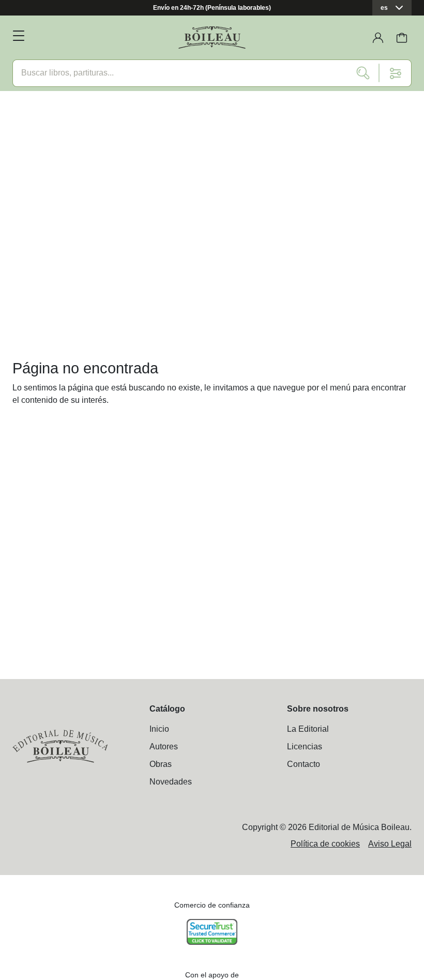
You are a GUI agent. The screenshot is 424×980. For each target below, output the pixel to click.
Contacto (303, 764)
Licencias (304, 746)
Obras (160, 764)
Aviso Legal (390, 843)
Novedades (170, 781)
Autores (163, 746)
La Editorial (308, 729)
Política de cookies (325, 843)
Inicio (159, 729)
